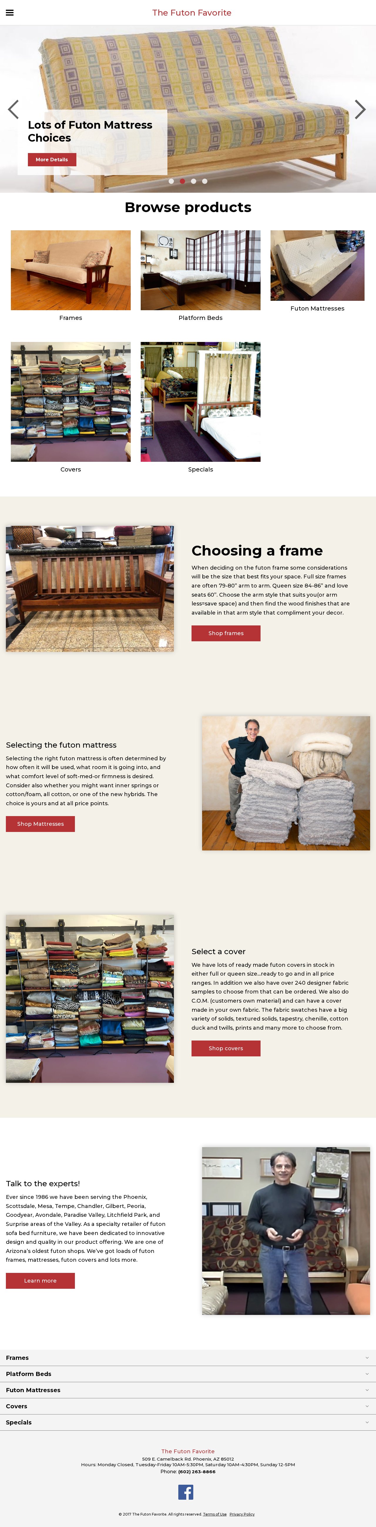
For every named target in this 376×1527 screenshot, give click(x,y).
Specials (200, 469)
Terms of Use (215, 1514)
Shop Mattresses (40, 824)
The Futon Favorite (191, 13)
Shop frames (226, 633)
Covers (71, 469)
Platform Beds (201, 317)
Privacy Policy (242, 1514)
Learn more (40, 1281)
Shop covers (226, 1048)
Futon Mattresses (318, 308)
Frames (70, 317)
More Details (52, 159)
